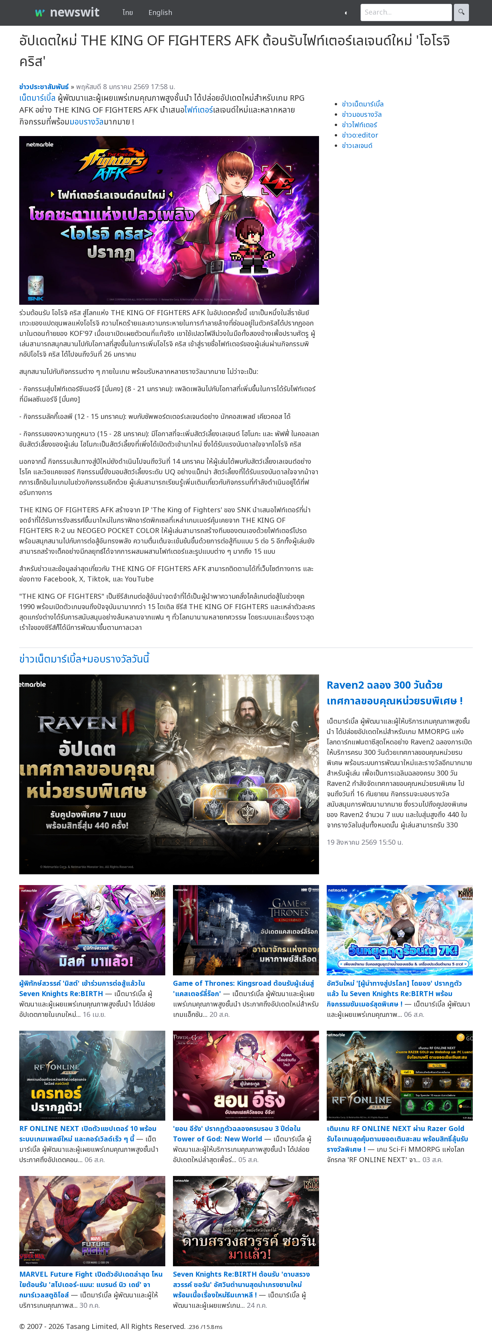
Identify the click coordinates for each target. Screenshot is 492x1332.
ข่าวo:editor (360, 135)
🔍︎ (461, 12)
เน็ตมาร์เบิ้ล (37, 98)
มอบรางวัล (87, 122)
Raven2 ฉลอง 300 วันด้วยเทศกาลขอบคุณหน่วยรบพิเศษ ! (395, 693)
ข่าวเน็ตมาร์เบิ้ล (363, 104)
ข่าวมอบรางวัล (362, 115)
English (160, 13)
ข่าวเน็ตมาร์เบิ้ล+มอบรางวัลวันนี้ (84, 659)
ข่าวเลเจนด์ (357, 146)
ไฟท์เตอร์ (198, 110)
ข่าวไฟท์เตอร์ (359, 125)
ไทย (128, 13)
